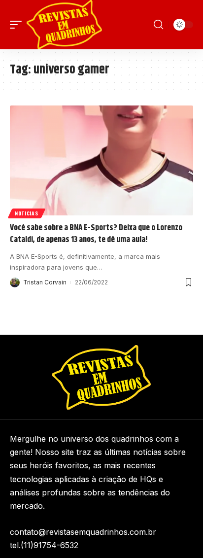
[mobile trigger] (18, 24)
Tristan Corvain (45, 282)
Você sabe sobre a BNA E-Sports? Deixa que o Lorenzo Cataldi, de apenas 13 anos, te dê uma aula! (96, 233)
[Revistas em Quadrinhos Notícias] (64, 24)
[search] (158, 25)
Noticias (26, 213)
